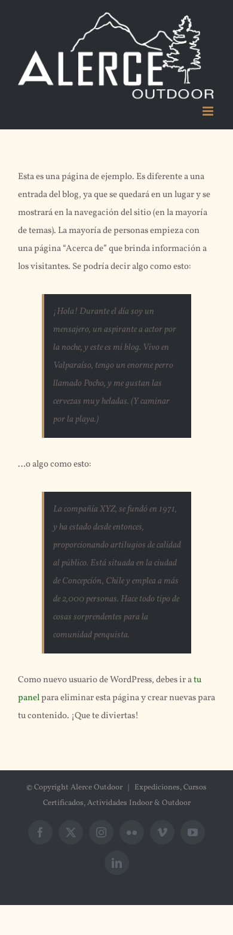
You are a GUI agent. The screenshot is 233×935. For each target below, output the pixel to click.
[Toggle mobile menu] (209, 111)
